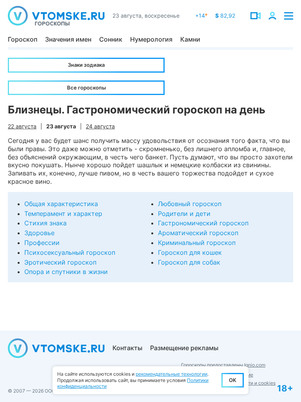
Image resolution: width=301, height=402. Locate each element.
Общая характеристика (61, 204)
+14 (201, 15)
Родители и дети (184, 213)
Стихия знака (45, 223)
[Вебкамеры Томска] (255, 15)
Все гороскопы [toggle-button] (86, 87)
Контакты (127, 348)
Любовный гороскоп (189, 204)
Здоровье (39, 233)
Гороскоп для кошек (190, 252)
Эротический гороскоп (60, 262)
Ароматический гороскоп (198, 233)
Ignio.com (254, 365)
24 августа (100, 126)
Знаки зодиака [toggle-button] (86, 65)
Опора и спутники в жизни (66, 272)
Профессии (42, 243)
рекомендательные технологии (171, 374)
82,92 (225, 15)
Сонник (110, 39)
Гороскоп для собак (189, 262)
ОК (232, 380)
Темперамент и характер (63, 213)
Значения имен (68, 39)
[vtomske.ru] (56, 16)
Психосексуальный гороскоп (69, 252)
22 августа (22, 126)
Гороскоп (22, 39)
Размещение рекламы (184, 348)
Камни (190, 39)
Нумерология (151, 39)
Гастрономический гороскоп (203, 223)
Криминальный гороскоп (197, 243)
